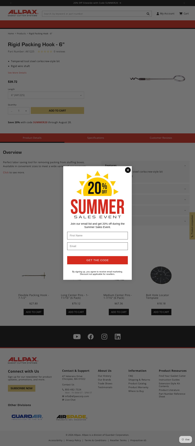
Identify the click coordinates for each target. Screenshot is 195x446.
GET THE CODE (97, 260)
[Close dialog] (128, 170)
